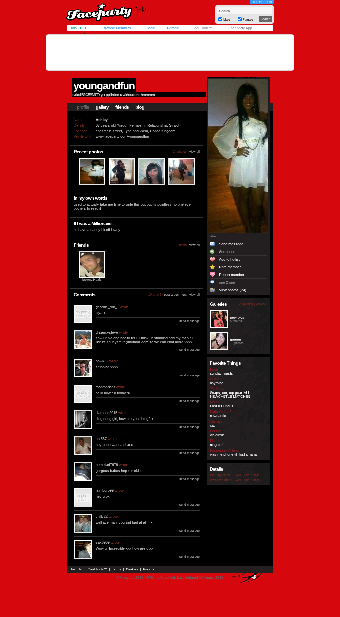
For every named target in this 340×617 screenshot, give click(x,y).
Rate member (230, 267)
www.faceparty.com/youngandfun (122, 136)
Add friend (227, 252)
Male (151, 28)
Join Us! (76, 569)
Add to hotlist (229, 259)
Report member (231, 275)
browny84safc (92, 279)
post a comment (175, 294)
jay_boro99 (105, 490)
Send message (231, 244)
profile (83, 107)
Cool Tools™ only (247, 475)
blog (139, 107)
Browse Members (117, 28)
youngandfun (104, 86)
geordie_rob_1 (107, 307)
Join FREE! (79, 28)
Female (173, 28)
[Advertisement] (170, 52)
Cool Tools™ (202, 28)
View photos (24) (232, 290)
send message (189, 321)
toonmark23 (105, 387)
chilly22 (102, 516)
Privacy (148, 569)
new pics (237, 317)
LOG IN (257, 2)
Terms (116, 569)
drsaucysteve (107, 332)
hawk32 (102, 361)
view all (194, 151)
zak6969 (103, 542)
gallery (102, 107)
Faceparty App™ (242, 28)
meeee (235, 339)
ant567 (101, 439)
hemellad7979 (107, 465)
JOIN (269, 2)
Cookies (132, 569)
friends (122, 107)
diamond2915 (106, 413)
